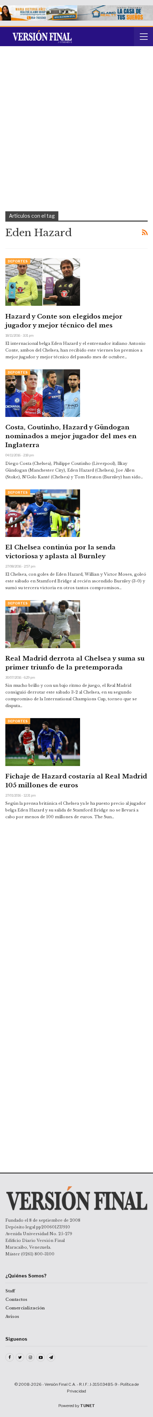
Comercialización (25, 1307)
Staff (10, 1290)
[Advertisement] (76, 131)
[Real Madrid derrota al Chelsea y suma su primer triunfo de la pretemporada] (42, 624)
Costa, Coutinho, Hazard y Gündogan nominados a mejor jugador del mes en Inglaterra (71, 436)
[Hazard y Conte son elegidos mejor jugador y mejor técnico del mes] (42, 282)
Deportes (18, 261)
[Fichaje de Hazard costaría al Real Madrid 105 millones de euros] (42, 742)
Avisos (12, 1316)
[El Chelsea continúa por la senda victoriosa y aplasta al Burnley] (42, 513)
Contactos (16, 1299)
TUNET (87, 1405)
